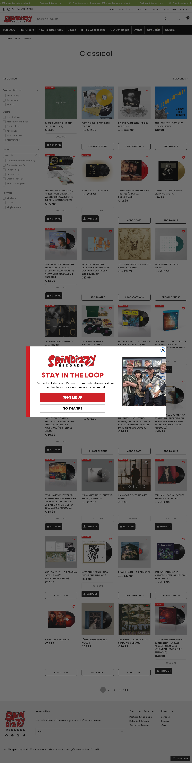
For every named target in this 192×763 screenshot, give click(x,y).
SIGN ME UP (72, 397)
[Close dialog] (163, 350)
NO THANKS (73, 408)
